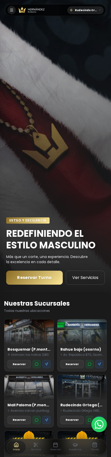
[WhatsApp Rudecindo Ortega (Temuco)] (89, 420)
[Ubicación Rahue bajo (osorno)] (99, 364)
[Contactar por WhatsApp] (99, 424)
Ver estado (34, 278)
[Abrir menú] (11, 10)
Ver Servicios (85, 278)
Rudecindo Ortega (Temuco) (89, 10)
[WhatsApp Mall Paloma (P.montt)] (37, 420)
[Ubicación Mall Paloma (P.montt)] (46, 420)
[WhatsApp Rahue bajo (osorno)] (89, 364)
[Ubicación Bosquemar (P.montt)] (46, 364)
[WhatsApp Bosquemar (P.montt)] (37, 364)
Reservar (19, 364)
